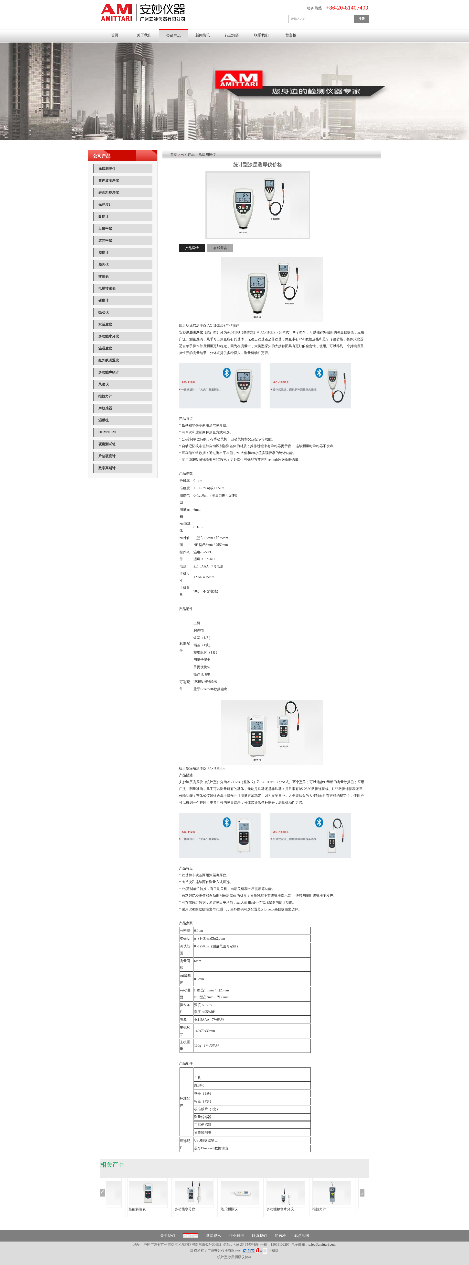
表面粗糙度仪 (108, 192)
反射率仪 (105, 228)
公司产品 (173, 36)
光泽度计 (105, 204)
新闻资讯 (202, 35)
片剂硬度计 (107, 456)
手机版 (273, 1251)
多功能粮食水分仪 (280, 1209)
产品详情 (192, 248)
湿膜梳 (103, 420)
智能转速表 (137, 1209)
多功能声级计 (108, 372)
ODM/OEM (107, 432)
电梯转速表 (107, 288)
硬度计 (103, 300)
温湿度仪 (105, 348)
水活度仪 (105, 324)
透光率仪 (105, 240)
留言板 (290, 35)
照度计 (103, 252)
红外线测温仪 (108, 360)
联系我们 (261, 35)
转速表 (103, 276)
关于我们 (144, 35)
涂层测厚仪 (107, 168)
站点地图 (301, 1236)
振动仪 (103, 312)
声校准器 (105, 408)
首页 (114, 35)
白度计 (103, 216)
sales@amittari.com (322, 1244)
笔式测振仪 (229, 1209)
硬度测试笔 (107, 444)
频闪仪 (103, 264)
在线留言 (220, 248)
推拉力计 (105, 396)
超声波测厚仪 (108, 180)
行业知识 (232, 35)
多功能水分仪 (108, 336)
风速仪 (103, 384)
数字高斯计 (107, 468)
